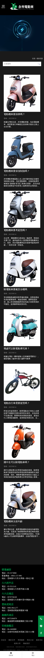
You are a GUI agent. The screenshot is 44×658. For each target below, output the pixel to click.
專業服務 (21, 640)
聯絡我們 (26, 643)
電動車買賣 (10, 647)
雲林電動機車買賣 (9, 650)
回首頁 (3, 640)
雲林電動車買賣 (31, 647)
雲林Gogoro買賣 (22, 650)
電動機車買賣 (20, 647)
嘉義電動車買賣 (34, 650)
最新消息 (39, 640)
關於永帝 (12, 640)
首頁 (33, 58)
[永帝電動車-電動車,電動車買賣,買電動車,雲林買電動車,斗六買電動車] (22, 7)
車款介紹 (30, 640)
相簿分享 (17, 643)
